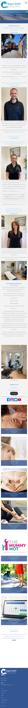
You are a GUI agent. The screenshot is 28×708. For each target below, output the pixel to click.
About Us (3, 694)
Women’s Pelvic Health (15, 196)
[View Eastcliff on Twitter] (2, 677)
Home (2, 690)
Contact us (14, 384)
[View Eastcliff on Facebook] (1, 677)
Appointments (4, 701)
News (2, 699)
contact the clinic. (20, 131)
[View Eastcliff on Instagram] (4, 677)
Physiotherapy (4, 692)
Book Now (14, 393)
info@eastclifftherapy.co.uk (14, 390)
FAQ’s (2, 697)
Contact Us (3, 704)
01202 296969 (4, 682)
